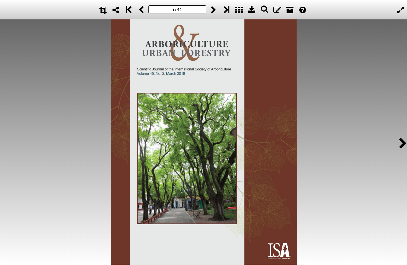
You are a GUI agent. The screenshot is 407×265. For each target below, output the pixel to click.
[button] (401, 142)
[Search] (264, 9)
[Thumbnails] (238, 9)
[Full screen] (400, 9)
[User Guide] (302, 9)
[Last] (226, 9)
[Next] (213, 9)
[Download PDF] (251, 9)
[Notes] (277, 9)
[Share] (115, 9)
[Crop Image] (103, 9)
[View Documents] (289, 9)
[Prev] (141, 9)
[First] (128, 9)
